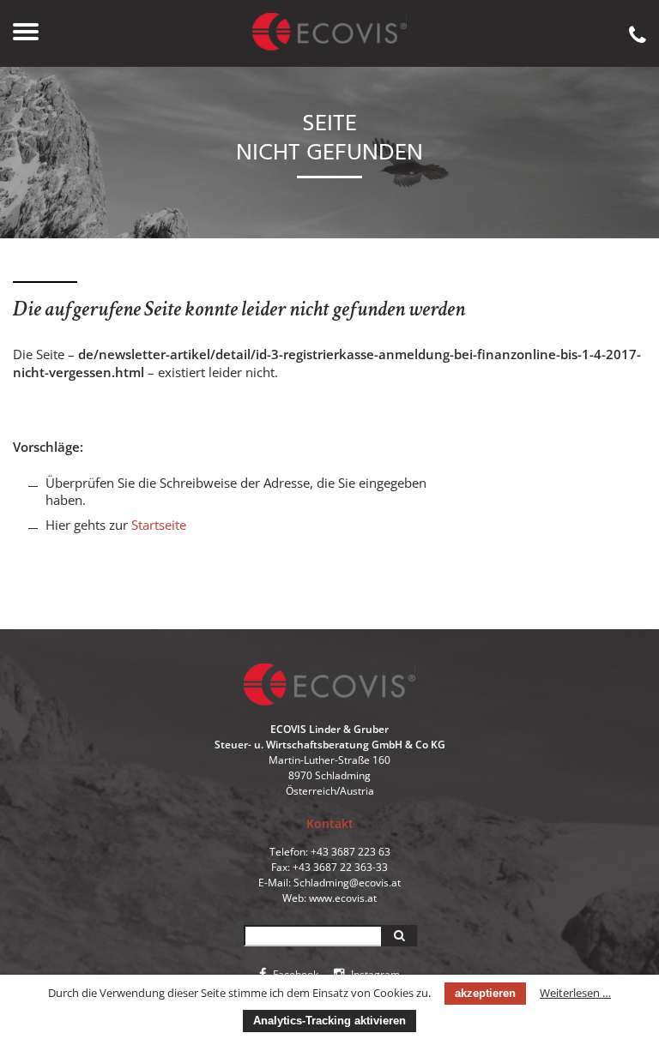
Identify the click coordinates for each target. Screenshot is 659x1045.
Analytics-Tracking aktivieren (329, 1020)
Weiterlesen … (575, 992)
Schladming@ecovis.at (347, 882)
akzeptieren (485, 993)
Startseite (158, 524)
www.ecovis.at (343, 898)
